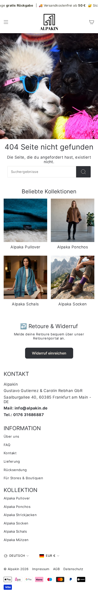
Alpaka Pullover (17, 498)
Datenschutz (73, 569)
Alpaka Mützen (16, 540)
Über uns (11, 436)
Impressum (40, 569)
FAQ (7, 445)
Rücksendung (15, 470)
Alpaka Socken (16, 523)
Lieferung (12, 461)
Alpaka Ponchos (17, 507)
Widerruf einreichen (49, 353)
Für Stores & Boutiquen (23, 478)
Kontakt (10, 453)
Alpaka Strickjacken (20, 515)
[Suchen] (83, 171)
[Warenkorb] (91, 22)
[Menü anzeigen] (5, 22)
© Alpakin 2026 (16, 569)
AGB (56, 569)
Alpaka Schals (15, 531)
